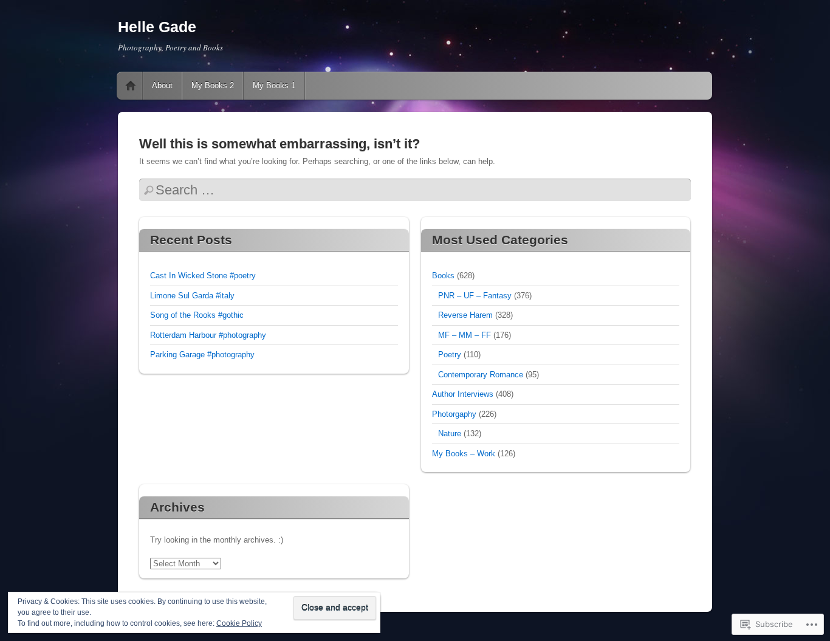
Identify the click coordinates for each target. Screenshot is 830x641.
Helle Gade (157, 26)
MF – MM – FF (464, 335)
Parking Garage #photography (202, 354)
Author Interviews (462, 394)
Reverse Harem (465, 315)
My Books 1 (274, 85)
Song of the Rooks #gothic (197, 315)
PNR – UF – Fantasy (475, 295)
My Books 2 (212, 85)
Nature (449, 433)
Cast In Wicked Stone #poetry (203, 275)
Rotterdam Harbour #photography (208, 335)
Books (443, 275)
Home (131, 86)
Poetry (449, 354)
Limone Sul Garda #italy (192, 295)
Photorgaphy (454, 414)
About (162, 85)
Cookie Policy (239, 623)
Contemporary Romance (480, 374)
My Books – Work (463, 453)
